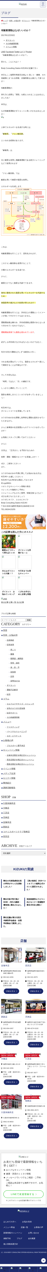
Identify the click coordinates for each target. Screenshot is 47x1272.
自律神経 (10, 640)
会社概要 (31, 1238)
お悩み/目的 (27, 1222)
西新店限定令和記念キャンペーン (20, 764)
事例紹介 (7, 783)
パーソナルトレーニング (17, 731)
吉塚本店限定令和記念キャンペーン (21, 755)
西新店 (6, 827)
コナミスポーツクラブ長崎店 (16, 832)
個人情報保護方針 (10, 1244)
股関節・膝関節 (16, 659)
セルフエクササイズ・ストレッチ (20, 704)
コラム (6, 699)
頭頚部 (13, 672)
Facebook (10, 52)
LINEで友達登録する (22, 1194)
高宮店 (6, 836)
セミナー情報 (9, 778)
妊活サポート (12, 713)
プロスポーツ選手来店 (16, 746)
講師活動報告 (9, 788)
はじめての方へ (9, 1222)
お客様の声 (8, 740)
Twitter (17, 52)
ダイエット (26, 21)
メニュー (7, 722)
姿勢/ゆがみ (15, 681)
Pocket (29, 52)
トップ (5, 21)
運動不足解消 (12, 690)
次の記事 (20, 602)
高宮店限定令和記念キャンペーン (20, 760)
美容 (5, 630)
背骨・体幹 (15, 663)
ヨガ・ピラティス (14, 736)
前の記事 (4, 602)
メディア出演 (9, 773)
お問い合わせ (33, 1233)
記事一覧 (12, 602)
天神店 (6, 817)
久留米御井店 (9, 803)
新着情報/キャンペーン (12, 1233)
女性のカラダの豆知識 (16, 708)
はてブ (23, 52)
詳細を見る (10, 991)
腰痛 (12, 654)
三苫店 (6, 813)
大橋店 (6, 808)
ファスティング (13, 727)
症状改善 (10, 645)
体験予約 (7, 1238)
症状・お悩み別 (14, 21)
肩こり (13, 650)
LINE (3, 52)
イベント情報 (11, 47)
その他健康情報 (12, 44)
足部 (12, 676)
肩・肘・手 (15, 667)
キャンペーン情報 (11, 750)
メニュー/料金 (9, 1227)
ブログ (19, 1238)
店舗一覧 (24, 1227)
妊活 (8, 694)
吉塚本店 (7, 822)
